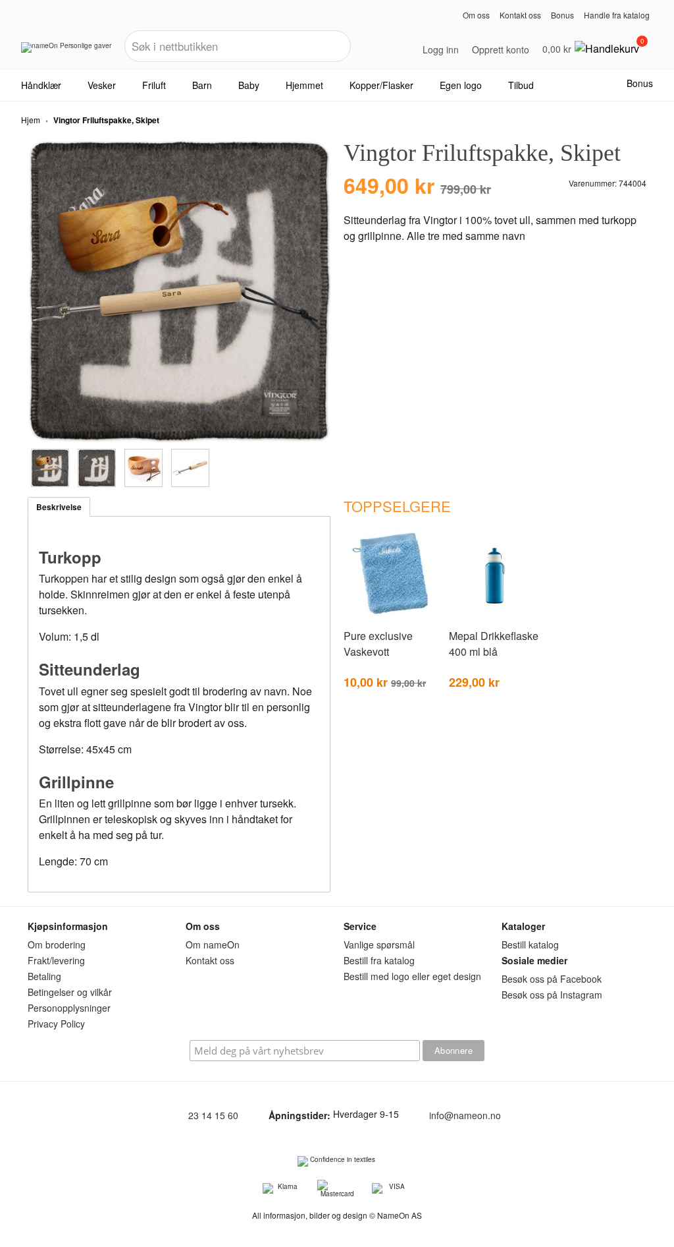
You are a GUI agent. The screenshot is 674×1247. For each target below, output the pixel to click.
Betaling (44, 976)
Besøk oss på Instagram (552, 994)
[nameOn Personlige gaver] (66, 52)
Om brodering (57, 944)
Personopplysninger (69, 1007)
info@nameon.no (465, 1115)
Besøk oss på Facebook (552, 978)
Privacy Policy (56, 1023)
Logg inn (441, 49)
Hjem (30, 119)
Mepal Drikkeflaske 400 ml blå (493, 643)
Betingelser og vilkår (70, 992)
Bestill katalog (530, 944)
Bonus (562, 14)
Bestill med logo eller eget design (412, 976)
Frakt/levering (56, 960)
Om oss (476, 14)
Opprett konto (500, 49)
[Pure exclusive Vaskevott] (390, 618)
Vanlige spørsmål (379, 944)
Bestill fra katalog (379, 960)
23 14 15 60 (213, 1115)
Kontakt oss (520, 14)
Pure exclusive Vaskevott (378, 643)
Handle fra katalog (617, 14)
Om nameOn (213, 944)
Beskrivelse (59, 507)
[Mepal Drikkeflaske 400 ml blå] (495, 618)
